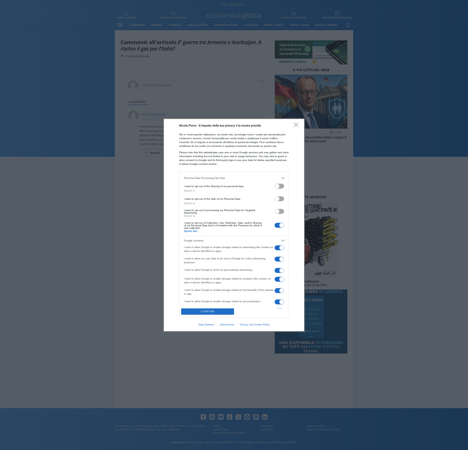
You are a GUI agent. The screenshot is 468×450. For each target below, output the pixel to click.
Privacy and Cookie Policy (255, 324)
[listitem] (234, 178)
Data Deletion (206, 324)
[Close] (297, 125)
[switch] (279, 186)
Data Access (227, 324)
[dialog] (234, 225)
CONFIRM (207, 311)
